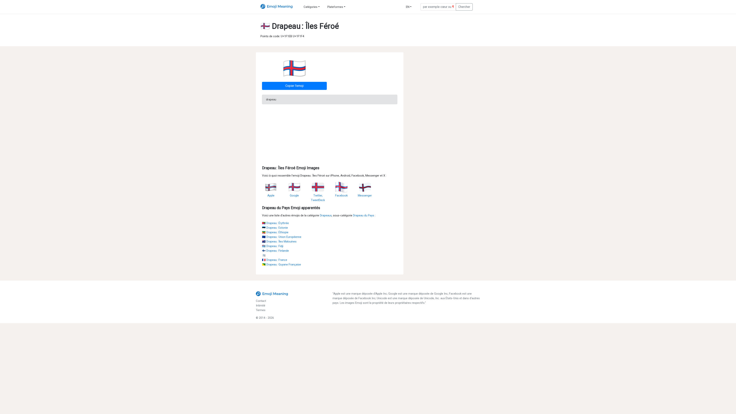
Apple (270, 195)
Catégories (310, 7)
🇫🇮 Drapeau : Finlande (275, 250)
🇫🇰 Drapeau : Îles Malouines (279, 241)
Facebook (341, 195)
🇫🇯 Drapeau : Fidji (272, 246)
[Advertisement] (329, 134)
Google (294, 195)
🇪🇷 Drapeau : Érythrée (275, 223)
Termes (260, 310)
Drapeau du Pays (363, 215)
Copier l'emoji (294, 86)
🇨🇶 (264, 255)
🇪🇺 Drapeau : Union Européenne (281, 237)
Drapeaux (326, 215)
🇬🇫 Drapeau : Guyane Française (281, 264)
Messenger (365, 195)
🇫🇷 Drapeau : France (274, 260)
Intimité (260, 305)
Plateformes (335, 7)
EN (407, 7)
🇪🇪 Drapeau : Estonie (275, 227)
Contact (261, 301)
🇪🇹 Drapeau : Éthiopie (275, 232)
